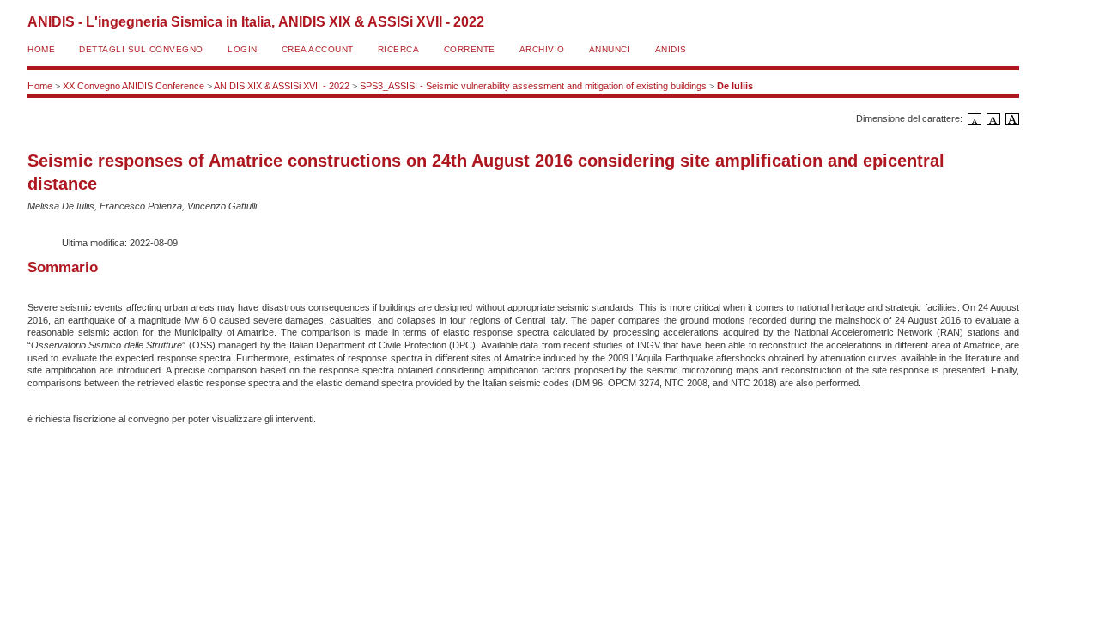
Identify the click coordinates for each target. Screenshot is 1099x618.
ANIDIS (671, 49)
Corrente (469, 49)
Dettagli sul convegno (141, 49)
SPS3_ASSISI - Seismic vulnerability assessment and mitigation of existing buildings (533, 86)
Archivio (542, 49)
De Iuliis (735, 86)
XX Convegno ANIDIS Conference (133, 86)
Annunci (610, 49)
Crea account (318, 49)
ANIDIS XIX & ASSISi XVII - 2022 (281, 86)
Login (243, 49)
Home (41, 49)
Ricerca (399, 49)
